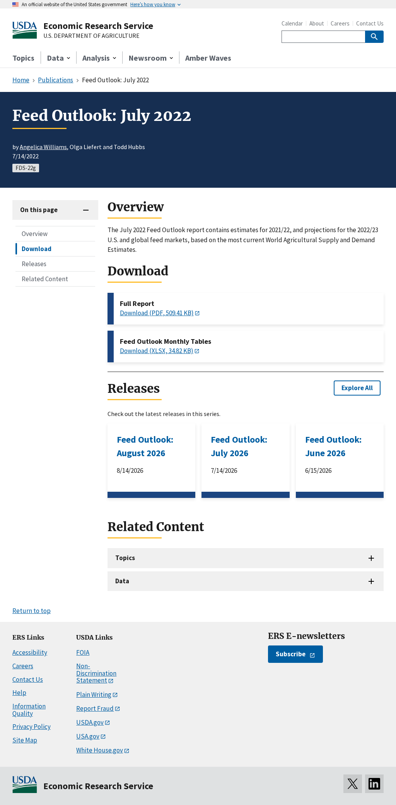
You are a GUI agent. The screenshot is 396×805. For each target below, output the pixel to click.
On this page (39, 209)
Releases (34, 264)
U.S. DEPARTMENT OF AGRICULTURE (91, 35)
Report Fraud (95, 708)
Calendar (292, 23)
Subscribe (291, 654)
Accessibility (29, 652)
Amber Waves (208, 58)
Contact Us (370, 23)
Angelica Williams (43, 147)
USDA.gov (90, 722)
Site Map (24, 740)
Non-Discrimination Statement (96, 673)
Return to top (31, 610)
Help (19, 692)
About (316, 23)
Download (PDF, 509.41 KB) (157, 313)
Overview (35, 233)
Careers (340, 23)
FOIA (82, 652)
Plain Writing (93, 694)
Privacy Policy (31, 726)
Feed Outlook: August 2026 (145, 446)
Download (36, 249)
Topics (23, 58)
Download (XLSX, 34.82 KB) (156, 350)
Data (122, 581)
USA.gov (87, 736)
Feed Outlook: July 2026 (239, 446)
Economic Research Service (98, 25)
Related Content (45, 279)
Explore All (357, 388)
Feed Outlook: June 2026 (333, 446)
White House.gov (99, 750)
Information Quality (29, 710)
